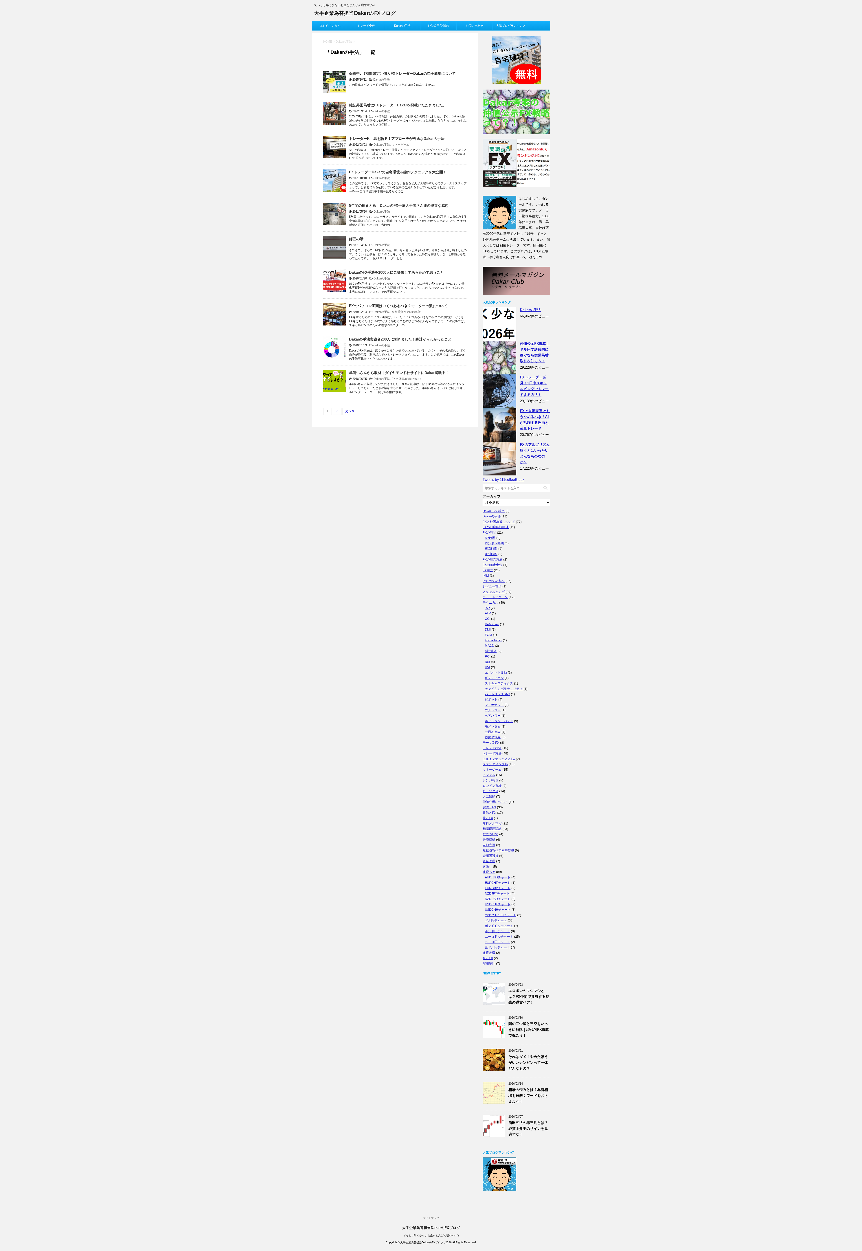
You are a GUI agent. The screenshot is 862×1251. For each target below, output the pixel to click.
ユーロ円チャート (497, 942)
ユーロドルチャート (499, 936)
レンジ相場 (490, 780)
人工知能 (489, 796)
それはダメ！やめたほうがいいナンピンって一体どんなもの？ (528, 1062)
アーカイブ (492, 496)
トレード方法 (492, 753)
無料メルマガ (492, 823)
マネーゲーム (400, 144)
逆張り (487, 866)
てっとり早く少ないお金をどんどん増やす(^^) (431, 1235)
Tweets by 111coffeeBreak (503, 479)
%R (487, 608)
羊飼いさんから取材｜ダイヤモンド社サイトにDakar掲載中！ (399, 373)
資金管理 (489, 861)
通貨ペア (489, 872)
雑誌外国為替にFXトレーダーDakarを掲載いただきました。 (397, 105)
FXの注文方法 (492, 559)
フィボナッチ (494, 705)
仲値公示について (495, 802)
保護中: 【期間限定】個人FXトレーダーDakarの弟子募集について (402, 73)
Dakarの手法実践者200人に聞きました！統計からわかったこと (400, 339)
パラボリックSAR (497, 694)
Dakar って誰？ (494, 511)
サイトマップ (431, 1218)
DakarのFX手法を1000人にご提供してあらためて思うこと (396, 272)
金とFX (488, 958)
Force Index (493, 640)
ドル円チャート (496, 920)
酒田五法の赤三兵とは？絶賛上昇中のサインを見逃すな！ (528, 1128)
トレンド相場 (492, 748)
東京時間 (491, 548)
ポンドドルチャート (499, 926)
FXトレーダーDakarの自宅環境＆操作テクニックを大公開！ (397, 172)
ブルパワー (493, 710)
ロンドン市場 (492, 785)
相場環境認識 (492, 829)
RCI (487, 656)
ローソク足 (490, 791)
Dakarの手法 (402, 25)
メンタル (489, 775)
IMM (486, 575)
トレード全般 (366, 25)
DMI (488, 629)
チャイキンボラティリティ (504, 688)
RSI (487, 662)
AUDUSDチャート (497, 877)
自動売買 (489, 845)
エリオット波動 (496, 672)
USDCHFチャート (497, 904)
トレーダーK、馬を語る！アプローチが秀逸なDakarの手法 (396, 139)
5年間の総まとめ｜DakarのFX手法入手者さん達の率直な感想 (399, 205)
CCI (487, 618)
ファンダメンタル (495, 764)
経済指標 (489, 839)
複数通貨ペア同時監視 (406, 312)
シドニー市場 (492, 586)
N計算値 (491, 651)
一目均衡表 (493, 732)
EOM (488, 635)
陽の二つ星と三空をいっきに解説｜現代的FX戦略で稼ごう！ (528, 1029)
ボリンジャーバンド (499, 721)
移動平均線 (493, 737)
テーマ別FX (491, 742)
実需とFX (489, 807)
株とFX (488, 818)
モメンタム (493, 726)
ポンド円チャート (497, 931)
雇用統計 (489, 963)
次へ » (349, 411)
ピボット (491, 699)
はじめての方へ (330, 25)
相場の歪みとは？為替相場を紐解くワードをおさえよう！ (528, 1095)
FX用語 (488, 570)
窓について (490, 834)
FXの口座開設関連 (496, 527)
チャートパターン (495, 597)
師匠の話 (356, 239)
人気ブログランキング (510, 25)
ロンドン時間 (494, 543)
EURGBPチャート (497, 888)
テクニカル (490, 602)
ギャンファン (494, 678)
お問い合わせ (474, 25)
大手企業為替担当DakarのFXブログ (355, 13)
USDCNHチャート (498, 909)
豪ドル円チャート (497, 947)
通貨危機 (489, 952)
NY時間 (490, 538)
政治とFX (489, 812)
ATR (488, 613)
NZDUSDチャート (497, 899)
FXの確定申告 (492, 565)
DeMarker (492, 624)
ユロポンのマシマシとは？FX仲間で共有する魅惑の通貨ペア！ (528, 996)
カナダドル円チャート (500, 915)
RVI (487, 667)
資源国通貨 (490, 855)
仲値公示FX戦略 (438, 25)
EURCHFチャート (497, 882)
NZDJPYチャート (497, 893)
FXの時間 (489, 532)
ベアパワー (493, 715)
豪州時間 (491, 554)
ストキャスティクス (499, 683)
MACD (489, 645)
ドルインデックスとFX (499, 759)
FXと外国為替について (407, 378)
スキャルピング (494, 592)
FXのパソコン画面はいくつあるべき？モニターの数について (398, 306)
